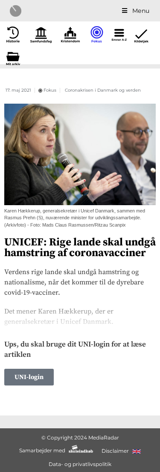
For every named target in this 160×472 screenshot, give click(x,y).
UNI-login (29, 377)
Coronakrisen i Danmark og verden (103, 90)
